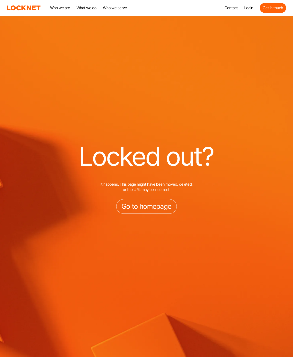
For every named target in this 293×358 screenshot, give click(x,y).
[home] (24, 8)
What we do (87, 8)
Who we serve (115, 8)
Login (248, 8)
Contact (231, 8)
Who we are (60, 8)
